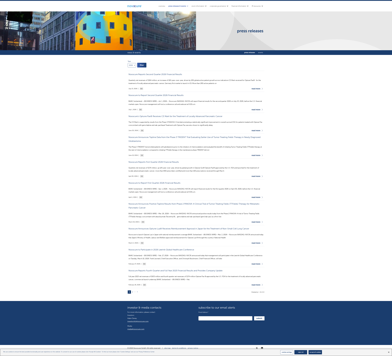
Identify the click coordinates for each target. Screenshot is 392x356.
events (260, 52)
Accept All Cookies (315, 352)
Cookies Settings (287, 352)
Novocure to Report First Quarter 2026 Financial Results (154, 183)
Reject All (300, 352)
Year (129, 61)
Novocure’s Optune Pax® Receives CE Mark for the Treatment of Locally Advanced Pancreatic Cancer (175, 116)
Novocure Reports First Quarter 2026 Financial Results (154, 162)
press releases (249, 52)
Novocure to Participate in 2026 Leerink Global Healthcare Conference (161, 249)
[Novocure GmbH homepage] (134, 6)
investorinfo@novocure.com (138, 321)
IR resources (256, 6)
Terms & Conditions (179, 348)
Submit (259, 318)
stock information (198, 6)
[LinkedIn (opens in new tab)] (262, 348)
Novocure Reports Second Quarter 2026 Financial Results (155, 74)
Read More (256, 89)
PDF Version (141, 88)
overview (162, 6)
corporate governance (218, 6)
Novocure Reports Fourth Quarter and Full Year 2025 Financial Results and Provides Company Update (175, 270)
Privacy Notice (193, 348)
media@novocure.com (135, 329)
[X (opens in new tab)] (256, 348)
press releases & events (177, 6)
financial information (239, 6)
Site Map (167, 348)
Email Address (203, 312)
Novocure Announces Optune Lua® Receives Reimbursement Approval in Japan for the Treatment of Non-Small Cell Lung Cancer (189, 228)
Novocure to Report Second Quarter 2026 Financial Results (156, 95)
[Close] (388, 352)
